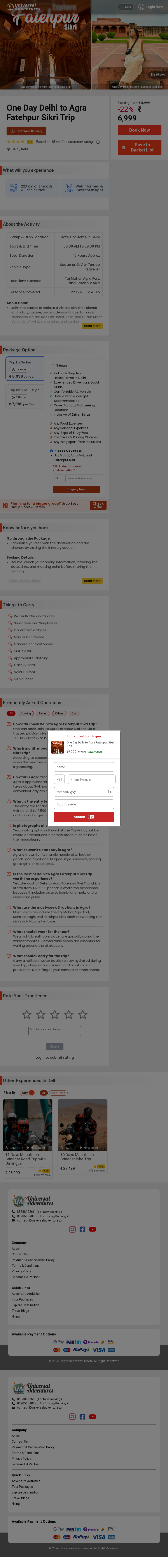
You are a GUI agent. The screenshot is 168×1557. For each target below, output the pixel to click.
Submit (80, 817)
